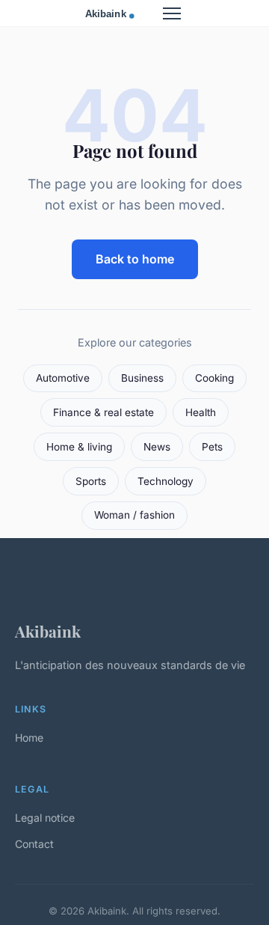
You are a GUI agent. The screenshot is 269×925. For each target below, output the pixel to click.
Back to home (135, 258)
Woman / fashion (134, 515)
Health (200, 412)
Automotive (63, 378)
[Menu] (172, 13)
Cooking (214, 378)
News (156, 447)
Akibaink (48, 630)
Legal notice (45, 817)
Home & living (79, 447)
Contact (34, 843)
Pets (212, 447)
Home (29, 737)
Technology (165, 481)
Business (142, 378)
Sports (90, 481)
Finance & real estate (103, 412)
